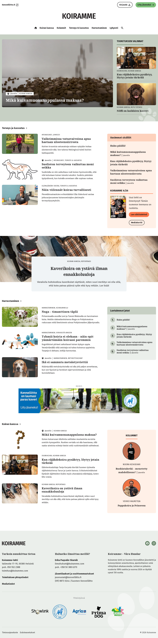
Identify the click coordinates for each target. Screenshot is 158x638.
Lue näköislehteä (139, 214)
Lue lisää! (104, 285)
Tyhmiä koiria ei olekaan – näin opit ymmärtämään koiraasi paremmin (67, 338)
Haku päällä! (118, 145)
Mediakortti (136, 222)
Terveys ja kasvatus (13, 128)
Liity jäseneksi (144, 5)
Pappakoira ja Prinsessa (132, 505)
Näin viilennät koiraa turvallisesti (66, 189)
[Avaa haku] (122, 28)
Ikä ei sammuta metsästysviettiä (65, 362)
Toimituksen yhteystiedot (15, 577)
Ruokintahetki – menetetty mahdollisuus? (131, 470)
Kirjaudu (123, 5)
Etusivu (36, 28)
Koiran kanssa (10, 424)
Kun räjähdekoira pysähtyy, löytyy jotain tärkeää (134, 76)
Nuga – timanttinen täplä (60, 311)
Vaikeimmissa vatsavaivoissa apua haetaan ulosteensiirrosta (66, 140)
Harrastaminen (10, 300)
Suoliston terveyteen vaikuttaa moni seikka (68, 166)
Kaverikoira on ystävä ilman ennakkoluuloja (62, 490)
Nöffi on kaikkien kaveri (132, 110)
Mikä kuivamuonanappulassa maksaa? (45, 100)
